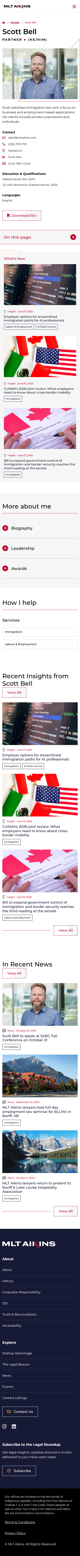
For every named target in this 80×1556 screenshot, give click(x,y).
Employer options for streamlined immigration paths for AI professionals (34, 318)
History (7, 1281)
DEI (5, 1303)
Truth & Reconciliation (19, 1314)
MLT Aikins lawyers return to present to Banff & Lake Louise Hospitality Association (36, 1187)
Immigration (13, 398)
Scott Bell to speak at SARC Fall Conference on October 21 (29, 1038)
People (15, 22)
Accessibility (11, 1326)
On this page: (18, 237)
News (6, 1375)
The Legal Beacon (16, 1364)
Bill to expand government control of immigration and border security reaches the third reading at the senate (39, 464)
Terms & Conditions (20, 1522)
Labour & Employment (19, 326)
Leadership (22, 548)
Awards (19, 568)
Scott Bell (15, 157)
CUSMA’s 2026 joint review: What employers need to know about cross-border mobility (39, 390)
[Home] (3, 22)
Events (7, 1387)
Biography (22, 528)
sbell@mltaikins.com (22, 137)
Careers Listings (14, 1398)
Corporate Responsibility (21, 1292)
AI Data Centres (46, 326)
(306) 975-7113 (17, 144)
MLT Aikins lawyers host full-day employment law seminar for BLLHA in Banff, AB (36, 1111)
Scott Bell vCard (19, 163)
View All (14, 692)
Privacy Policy (15, 1533)
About (7, 1270)
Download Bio (24, 215)
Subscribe (22, 1471)
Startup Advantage (17, 1353)
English (7, 200)
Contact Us (23, 1412)
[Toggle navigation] (74, 7)
